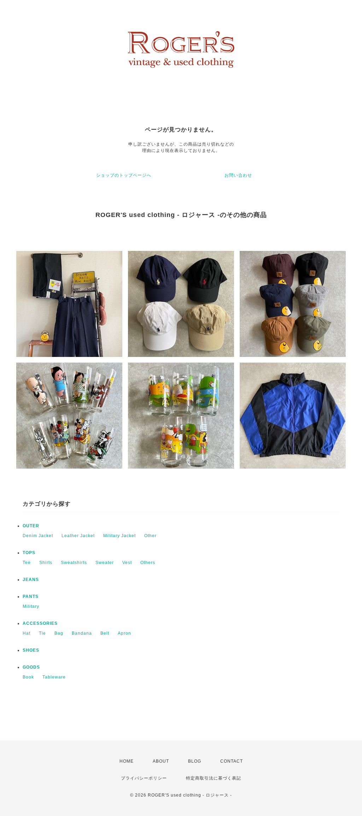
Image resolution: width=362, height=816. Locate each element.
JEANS (31, 579)
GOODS (31, 667)
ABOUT (161, 761)
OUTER (31, 525)
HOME (126, 761)
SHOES (31, 650)
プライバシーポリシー (144, 778)
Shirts (45, 562)
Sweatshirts (74, 562)
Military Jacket (119, 535)
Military (31, 606)
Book (28, 677)
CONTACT (231, 761)
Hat (26, 633)
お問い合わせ (238, 175)
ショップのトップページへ (123, 175)
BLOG (194, 761)
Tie (42, 633)
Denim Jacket (38, 535)
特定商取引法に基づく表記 (213, 778)
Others (147, 562)
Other (150, 535)
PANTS (31, 596)
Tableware (54, 677)
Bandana (82, 633)
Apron (124, 633)
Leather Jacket (78, 535)
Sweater (104, 562)
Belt (104, 633)
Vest (127, 562)
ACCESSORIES (40, 623)
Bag (58, 633)
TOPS (29, 552)
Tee (27, 562)
